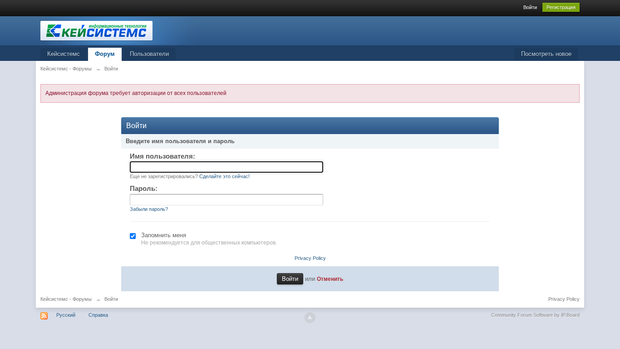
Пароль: (143, 188)
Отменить (330, 279)
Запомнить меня (163, 235)
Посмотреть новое (546, 53)
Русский (65, 315)
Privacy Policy (310, 258)
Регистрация (561, 7)
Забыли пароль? (149, 209)
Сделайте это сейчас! (224, 176)
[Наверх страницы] (310, 317)
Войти (530, 7)
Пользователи (149, 53)
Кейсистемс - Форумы (66, 299)
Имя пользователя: (162, 156)
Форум (105, 53)
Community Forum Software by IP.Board (535, 315)
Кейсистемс (63, 53)
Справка (98, 315)
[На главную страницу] (121, 30)
